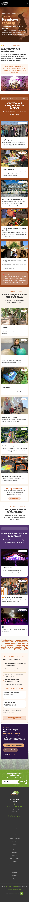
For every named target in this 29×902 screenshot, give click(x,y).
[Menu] (27, 3)
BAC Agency (16, 893)
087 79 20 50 (11, 754)
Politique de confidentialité (14, 889)
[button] (14, 83)
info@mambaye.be (14, 816)
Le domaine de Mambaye (11, 886)
